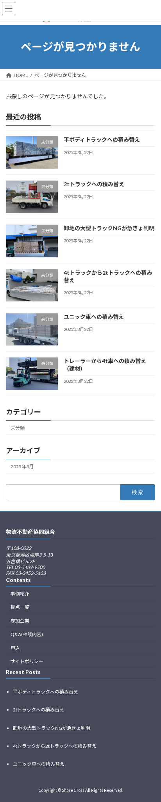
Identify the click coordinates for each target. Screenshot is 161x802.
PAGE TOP (149, 769)
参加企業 (20, 621)
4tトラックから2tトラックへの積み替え (55, 746)
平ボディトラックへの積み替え (102, 139)
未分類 (18, 427)
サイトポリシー (27, 661)
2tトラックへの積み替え (94, 184)
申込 (15, 648)
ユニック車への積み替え (94, 316)
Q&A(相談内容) (27, 634)
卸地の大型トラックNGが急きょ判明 (109, 228)
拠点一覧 (20, 607)
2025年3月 (22, 466)
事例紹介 (20, 593)
